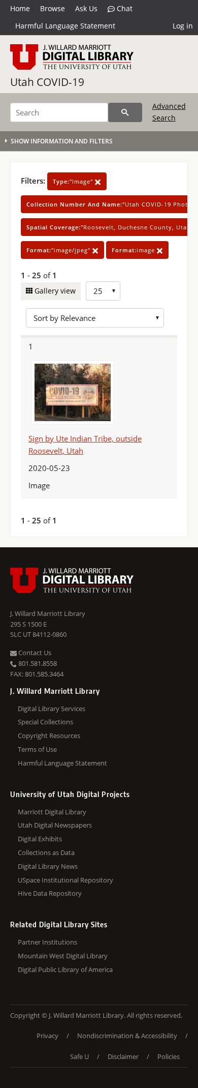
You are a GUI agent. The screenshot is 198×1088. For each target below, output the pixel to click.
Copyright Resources (49, 735)
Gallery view (54, 291)
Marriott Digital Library (52, 811)
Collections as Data (46, 852)
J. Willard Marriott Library (47, 613)
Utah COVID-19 (47, 82)
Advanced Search (169, 111)
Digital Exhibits (40, 838)
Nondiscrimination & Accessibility (127, 1035)
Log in (183, 26)
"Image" (74, 181)
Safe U (79, 1056)
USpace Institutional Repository (65, 880)
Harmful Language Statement (65, 26)
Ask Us (86, 8)
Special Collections (45, 721)
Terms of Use (37, 749)
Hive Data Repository (50, 893)
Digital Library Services (51, 708)
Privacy (47, 1035)
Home (20, 8)
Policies (168, 1056)
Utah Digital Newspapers (55, 825)
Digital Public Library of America (65, 969)
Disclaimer (123, 1056)
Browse (52, 8)
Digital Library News (48, 866)
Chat (124, 8)
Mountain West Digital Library (63, 955)
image (134, 250)
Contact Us (34, 652)
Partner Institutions (47, 942)
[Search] (125, 112)
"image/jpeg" (59, 250)
